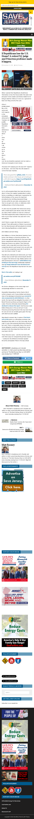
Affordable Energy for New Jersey (11, 801)
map (23, 383)
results (15, 386)
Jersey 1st (4, 808)
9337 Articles (24, 406)
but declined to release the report (15, 305)
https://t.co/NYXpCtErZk (23, 179)
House (8, 383)
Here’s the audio (7, 272)
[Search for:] (17, 692)
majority (15, 383)
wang (4, 389)
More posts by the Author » (10, 462)
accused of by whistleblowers (16, 297)
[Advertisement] (19, 146)
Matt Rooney (19, 65)
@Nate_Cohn (21, 175)
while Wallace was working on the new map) (16, 262)
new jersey (6, 386)
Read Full (28, 460)
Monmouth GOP (6, 812)
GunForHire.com (6, 804)
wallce (22, 386)
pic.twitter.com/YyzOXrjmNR (12, 181)
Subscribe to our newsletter (10, 703)
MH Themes (27, 817)
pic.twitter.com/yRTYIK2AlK (11, 276)
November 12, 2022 (8, 65)
